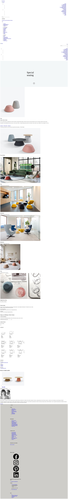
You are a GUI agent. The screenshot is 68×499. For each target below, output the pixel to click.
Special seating (5, 32)
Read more (1, 403)
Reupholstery (5, 39)
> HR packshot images (3, 368)
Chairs (5, 20)
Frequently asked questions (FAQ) (14, 434)
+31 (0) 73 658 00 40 (14, 484)
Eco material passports (14, 424)
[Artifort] (3, 2)
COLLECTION (5, 25)
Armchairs (4, 28)
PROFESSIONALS (6, 24)
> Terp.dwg (1, 364)
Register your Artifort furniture (7, 38)
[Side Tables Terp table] (13, 385)
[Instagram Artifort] (16, 465)
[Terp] (20, 153)
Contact (4, 35)
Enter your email (12, 444)
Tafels (7, 20)
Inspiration (1, 125)
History (13, 412)
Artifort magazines (14, 423)
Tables (4, 33)
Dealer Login (13, 426)
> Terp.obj (1, 365)
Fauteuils (3, 20)
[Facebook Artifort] (16, 459)
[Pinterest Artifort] (16, 471)
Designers (13, 410)
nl (2, 21)
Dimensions (2, 327)
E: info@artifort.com (14, 489)
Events (12, 497)
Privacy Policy (13, 438)
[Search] (2, 16)
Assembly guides (5, 37)
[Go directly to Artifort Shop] (14, 481)
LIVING (4, 23)
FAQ (4, 36)
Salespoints (9, 125)
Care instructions (14, 432)
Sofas (4, 31)
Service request (5, 40)
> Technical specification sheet (4, 362)
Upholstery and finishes (15, 425)
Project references (14, 420)
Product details (5, 125)
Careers (13, 437)
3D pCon (13, 421)
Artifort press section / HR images (14, 496)
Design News (13, 408)
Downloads (2, 360)
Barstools (4, 29)
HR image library (14, 422)
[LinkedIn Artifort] (16, 477)
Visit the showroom (14, 411)
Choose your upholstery (3, 316)
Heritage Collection (10, 20)
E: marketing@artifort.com (15, 495)
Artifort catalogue (14, 409)
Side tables (4, 30)
